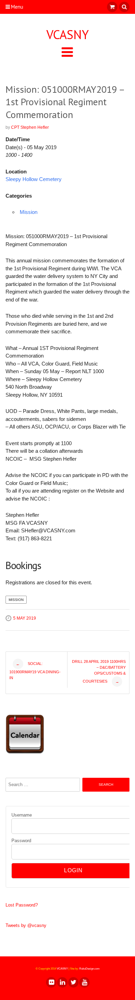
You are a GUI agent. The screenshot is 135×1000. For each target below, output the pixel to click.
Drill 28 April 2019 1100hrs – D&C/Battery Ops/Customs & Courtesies (99, 671)
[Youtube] (84, 982)
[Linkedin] (62, 982)
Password (21, 840)
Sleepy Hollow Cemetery (34, 179)
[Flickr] (50, 982)
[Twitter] (73, 982)
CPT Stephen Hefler (30, 127)
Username (21, 815)
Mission (28, 212)
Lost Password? (22, 905)
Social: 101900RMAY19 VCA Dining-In (35, 670)
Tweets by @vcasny (26, 925)
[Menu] (67, 51)
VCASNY (67, 35)
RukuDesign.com (89, 968)
